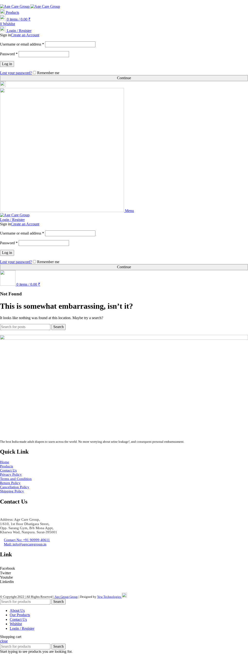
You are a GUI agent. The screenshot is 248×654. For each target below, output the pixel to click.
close (4, 641)
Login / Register (22, 628)
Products (12, 12)
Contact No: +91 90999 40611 (27, 540)
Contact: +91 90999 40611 (20, 2)
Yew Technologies (109, 597)
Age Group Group (66, 597)
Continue (124, 78)
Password (9, 54)
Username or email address (22, 44)
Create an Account (25, 35)
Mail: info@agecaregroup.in (65, 2)
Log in (7, 64)
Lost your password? (16, 73)
